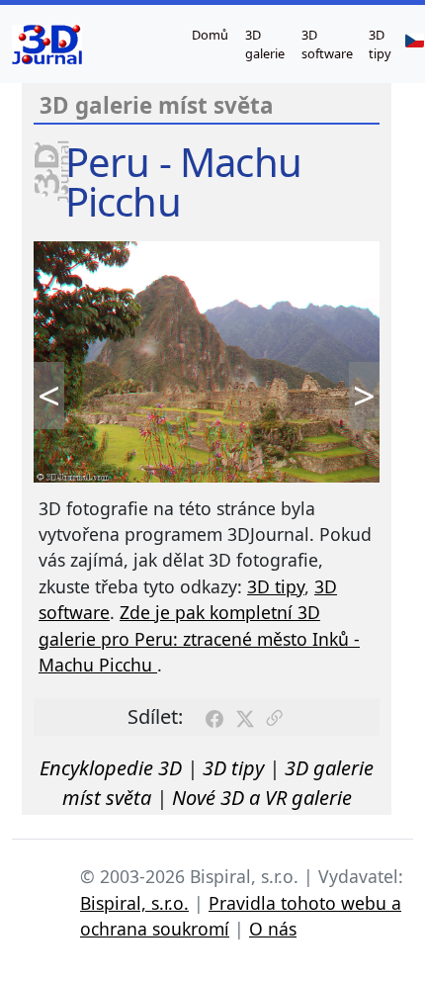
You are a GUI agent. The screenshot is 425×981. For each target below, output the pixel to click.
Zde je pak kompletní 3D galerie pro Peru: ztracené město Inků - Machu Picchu (199, 638)
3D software (327, 44)
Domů (210, 35)
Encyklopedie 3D (111, 768)
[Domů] (47, 44)
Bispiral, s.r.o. (134, 903)
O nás (273, 928)
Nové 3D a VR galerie (262, 797)
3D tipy (380, 44)
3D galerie (265, 44)
